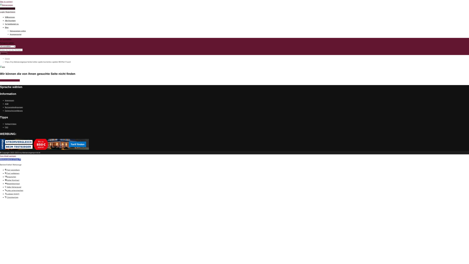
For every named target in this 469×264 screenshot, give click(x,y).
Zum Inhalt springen (8, 156)
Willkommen (10, 17)
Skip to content (6, 2)
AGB (6, 104)
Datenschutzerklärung (14, 111)
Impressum (9, 100)
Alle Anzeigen (10, 21)
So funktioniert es (12, 24)
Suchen (3, 53)
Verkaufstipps (10, 124)
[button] (10, 159)
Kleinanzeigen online (18, 31)
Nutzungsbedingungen (14, 107)
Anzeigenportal (15, 34)
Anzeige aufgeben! (7, 8)
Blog (6, 27)
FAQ (6, 127)
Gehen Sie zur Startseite (10, 80)
